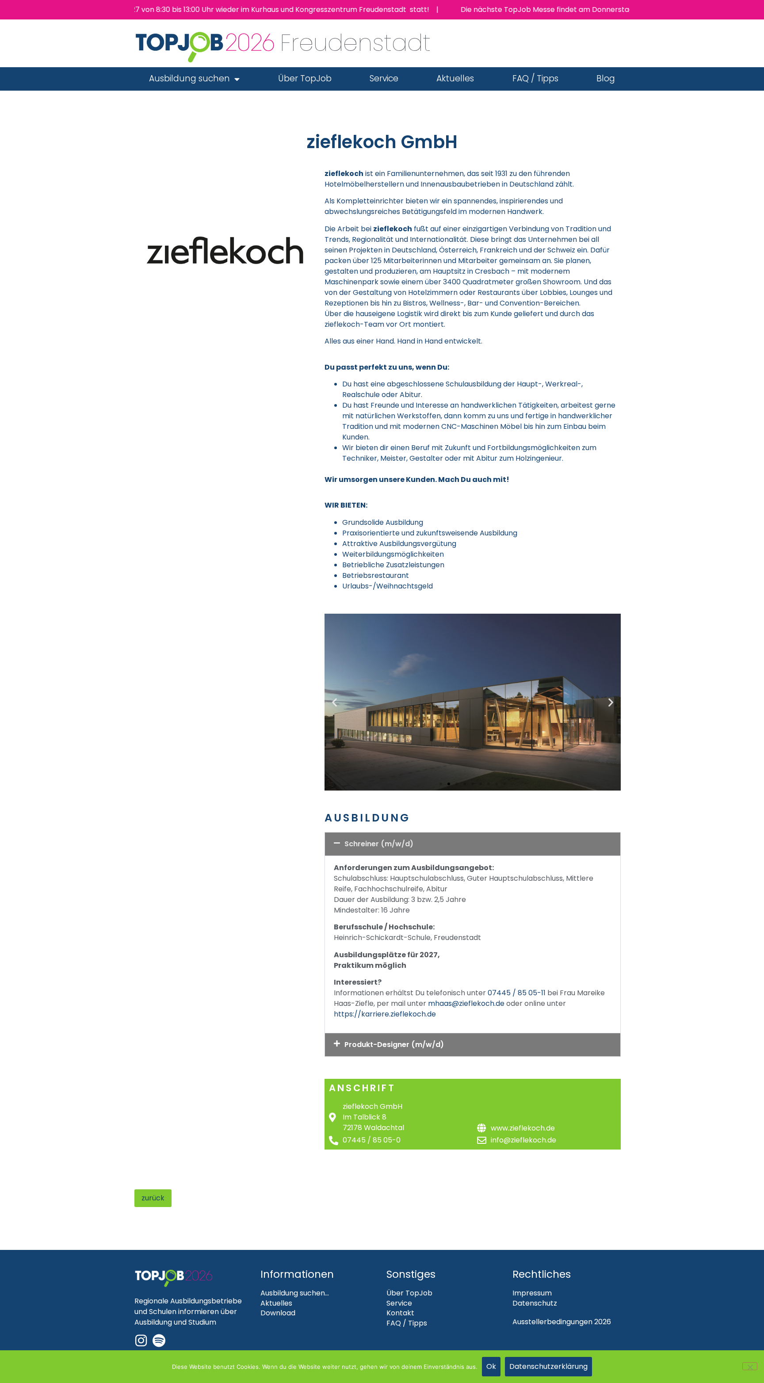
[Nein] (749, 1366)
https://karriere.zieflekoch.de (385, 1014)
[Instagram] (141, 1340)
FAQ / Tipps (535, 78)
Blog (605, 78)
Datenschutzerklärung (548, 1366)
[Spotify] (158, 1340)
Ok (491, 1366)
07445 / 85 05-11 (517, 993)
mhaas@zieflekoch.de (466, 1003)
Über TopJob (305, 78)
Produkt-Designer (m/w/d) (394, 1044)
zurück (152, 1198)
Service (384, 78)
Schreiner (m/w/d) (378, 844)
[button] (334, 701)
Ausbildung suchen (189, 78)
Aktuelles (455, 78)
